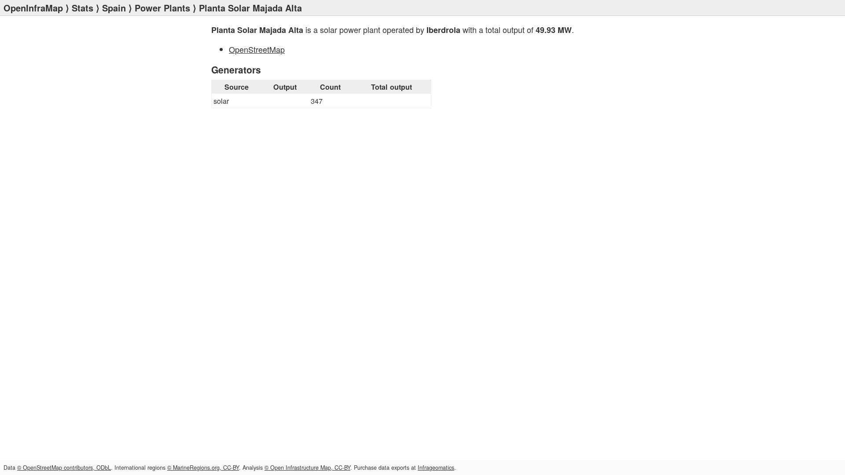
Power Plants (162, 7)
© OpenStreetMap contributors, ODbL (64, 467)
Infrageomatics (436, 467)
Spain (114, 7)
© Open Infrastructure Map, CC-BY (307, 467)
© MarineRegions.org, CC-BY (203, 467)
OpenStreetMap (257, 49)
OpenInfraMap (33, 7)
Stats (82, 7)
